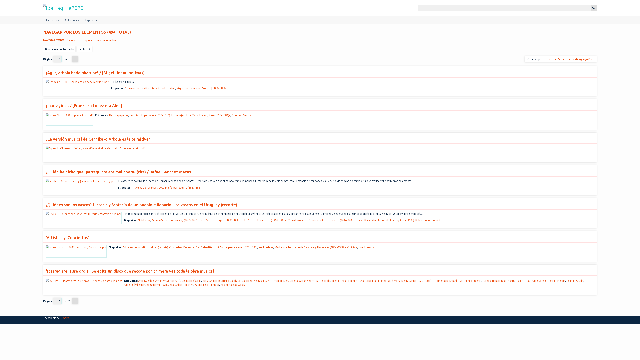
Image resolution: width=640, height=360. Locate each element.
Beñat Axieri (209, 280)
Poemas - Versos (241, 115)
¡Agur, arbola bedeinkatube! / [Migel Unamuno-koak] (95, 73)
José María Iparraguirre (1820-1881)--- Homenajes (418, 280)
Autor (561, 59)
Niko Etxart (507, 280)
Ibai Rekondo (322, 280)
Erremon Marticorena (285, 280)
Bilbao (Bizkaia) (159, 247)
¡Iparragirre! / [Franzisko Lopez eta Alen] (84, 106)
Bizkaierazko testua (163, 88)
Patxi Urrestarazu (536, 280)
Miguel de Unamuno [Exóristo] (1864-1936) (202, 88)
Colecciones (72, 20)
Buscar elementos (105, 40)
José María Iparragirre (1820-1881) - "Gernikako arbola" (277, 220)
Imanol (336, 280)
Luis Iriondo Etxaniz (470, 280)
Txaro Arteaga (556, 280)
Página (47, 59)
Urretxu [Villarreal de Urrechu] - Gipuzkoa (149, 284)
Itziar (362, 280)
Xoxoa (242, 284)
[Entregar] (594, 8)
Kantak (453, 280)
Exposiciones (92, 20)
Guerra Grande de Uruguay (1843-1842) (175, 220)
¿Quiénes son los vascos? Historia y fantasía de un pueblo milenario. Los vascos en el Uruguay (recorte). (142, 205)
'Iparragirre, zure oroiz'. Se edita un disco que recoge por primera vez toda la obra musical (130, 271)
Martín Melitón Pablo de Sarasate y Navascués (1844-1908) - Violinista (316, 247)
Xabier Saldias (228, 284)
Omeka (64, 318)
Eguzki (267, 280)
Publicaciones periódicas (429, 220)
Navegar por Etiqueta (79, 40)
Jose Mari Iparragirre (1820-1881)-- (221, 220)
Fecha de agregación (580, 59)
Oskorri (520, 280)
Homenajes (177, 115)
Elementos (52, 20)
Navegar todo (53, 40)
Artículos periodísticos (138, 88)
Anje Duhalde (146, 280)
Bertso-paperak (118, 115)
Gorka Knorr (306, 280)
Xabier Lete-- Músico (207, 284)
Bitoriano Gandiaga (229, 280)
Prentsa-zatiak (367, 247)
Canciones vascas (252, 280)
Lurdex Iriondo (491, 280)
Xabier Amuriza (184, 284)
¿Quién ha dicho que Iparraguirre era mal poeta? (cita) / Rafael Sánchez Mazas (118, 172)
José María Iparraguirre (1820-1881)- (208, 115)
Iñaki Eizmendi (349, 280)
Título (549, 59)
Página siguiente (75, 59)
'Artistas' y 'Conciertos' (67, 238)
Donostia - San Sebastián (198, 247)
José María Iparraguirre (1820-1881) (235, 247)
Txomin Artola (574, 280)
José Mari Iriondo (376, 280)
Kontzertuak (266, 247)
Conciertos (175, 247)
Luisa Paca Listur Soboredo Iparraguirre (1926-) (386, 220)
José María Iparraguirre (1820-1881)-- (334, 220)
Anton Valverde (164, 280)
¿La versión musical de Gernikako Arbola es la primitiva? (98, 139)
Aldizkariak (144, 220)
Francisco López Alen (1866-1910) (150, 115)
